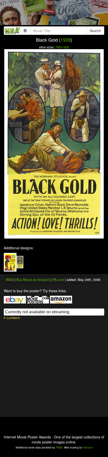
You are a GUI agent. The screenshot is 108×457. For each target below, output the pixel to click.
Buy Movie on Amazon (32, 279)
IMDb (10, 279)
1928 (66, 39)
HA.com (58, 279)
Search (95, 30)
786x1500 (62, 47)
